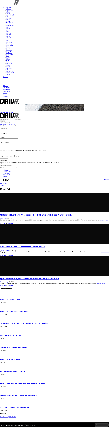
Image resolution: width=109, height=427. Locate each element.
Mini (7, 56)
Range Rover (10, 71)
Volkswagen (10, 72)
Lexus (8, 47)
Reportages (6, 88)
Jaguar (8, 38)
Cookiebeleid (32, 425)
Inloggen (3, 112)
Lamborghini (10, 44)
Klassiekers (6, 89)
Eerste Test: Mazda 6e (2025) (10, 359)
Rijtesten (5, 86)
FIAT (7, 30)
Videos (5, 93)
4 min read (10, 223)
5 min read (10, 285)
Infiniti (8, 36)
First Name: (3, 129)
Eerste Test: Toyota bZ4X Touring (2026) (14, 311)
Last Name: (3, 133)
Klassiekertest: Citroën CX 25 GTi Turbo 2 (14, 347)
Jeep (7, 39)
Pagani (8, 65)
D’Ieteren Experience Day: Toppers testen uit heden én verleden (22, 383)
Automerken (7, 7)
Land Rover (10, 45)
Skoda (8, 66)
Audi (7, 16)
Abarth (8, 9)
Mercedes (9, 54)
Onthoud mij (4, 123)
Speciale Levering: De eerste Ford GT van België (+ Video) (29, 278)
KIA (7, 41)
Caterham (9, 22)
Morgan (8, 57)
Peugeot (9, 62)
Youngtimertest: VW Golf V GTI (10, 335)
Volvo (8, 74)
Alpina (8, 12)
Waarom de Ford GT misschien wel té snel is (22, 247)
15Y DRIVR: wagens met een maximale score (15, 407)
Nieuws (5, 96)
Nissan (8, 59)
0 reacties (3, 223)
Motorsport (6, 91)
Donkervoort (10, 25)
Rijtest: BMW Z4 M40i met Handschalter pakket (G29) (18, 395)
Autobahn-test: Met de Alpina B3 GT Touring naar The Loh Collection (24, 323)
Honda (8, 33)
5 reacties (3, 285)
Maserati (9, 50)
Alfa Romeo (10, 10)
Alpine (8, 13)
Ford (7, 31)
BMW (8, 19)
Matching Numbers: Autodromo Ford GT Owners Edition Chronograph (36, 215)
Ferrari (8, 28)
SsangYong (9, 68)
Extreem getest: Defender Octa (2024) (13, 371)
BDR (4, 95)
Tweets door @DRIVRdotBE (8, 417)
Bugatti (8, 21)
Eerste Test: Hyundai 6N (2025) (10, 299)
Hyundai (9, 34)
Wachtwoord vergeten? (7, 124)
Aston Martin (10, 15)
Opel (8, 60)
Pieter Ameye (4, 250)
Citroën (8, 24)
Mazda (8, 51)
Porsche (9, 63)
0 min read (10, 255)
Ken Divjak (3, 218)
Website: (2, 137)
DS (7, 27)
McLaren (9, 53)
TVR (7, 69)
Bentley (8, 18)
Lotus (8, 48)
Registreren (10, 112)
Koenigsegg (10, 42)
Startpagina (3, 183)
